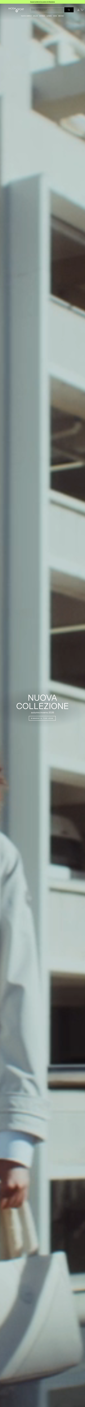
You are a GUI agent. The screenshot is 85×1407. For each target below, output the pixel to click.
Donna (42, 16)
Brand (61, 16)
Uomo (49, 16)
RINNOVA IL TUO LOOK (42, 718)
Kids (55, 16)
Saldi (35, 16)
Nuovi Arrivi (26, 16)
